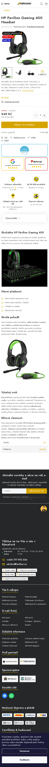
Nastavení (24, 751)
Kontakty (5, 621)
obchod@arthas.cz (17, 564)
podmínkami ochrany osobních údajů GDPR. (31, 498)
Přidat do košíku (24, 125)
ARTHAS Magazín (32, 645)
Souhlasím (24, 759)
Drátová (43, 449)
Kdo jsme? (6, 617)
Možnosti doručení (12, 101)
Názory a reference (9, 625)
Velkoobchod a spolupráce (35, 604)
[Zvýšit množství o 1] (44, 115)
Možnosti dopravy (9, 597)
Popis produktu (11, 218)
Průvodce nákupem (9, 604)
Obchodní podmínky (10, 638)
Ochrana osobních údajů (34, 638)
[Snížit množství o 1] (36, 115)
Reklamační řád (31, 642)
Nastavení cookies (9, 642)
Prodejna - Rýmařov (33, 621)
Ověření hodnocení (9, 645)
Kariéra (28, 625)
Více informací (28, 90)
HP (47, 132)
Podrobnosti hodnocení (35, 27)
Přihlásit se (36, 491)
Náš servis (29, 617)
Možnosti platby (31, 597)
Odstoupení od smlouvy (34, 600)
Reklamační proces (9, 600)
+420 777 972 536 (17, 559)
